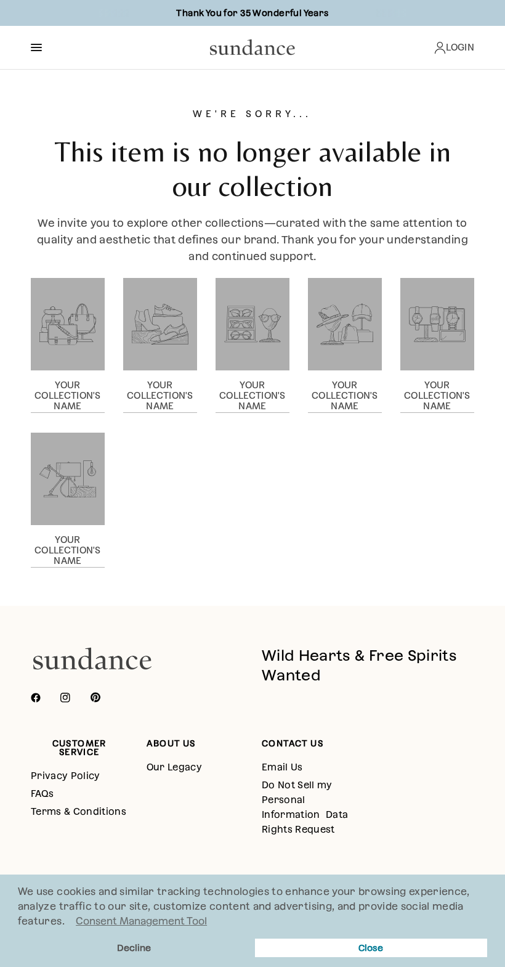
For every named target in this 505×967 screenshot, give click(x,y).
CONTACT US (292, 743)
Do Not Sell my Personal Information (297, 800)
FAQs (42, 793)
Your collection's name (67, 395)
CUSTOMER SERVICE (79, 747)
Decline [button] (134, 948)
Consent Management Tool (141, 921)
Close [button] (370, 948)
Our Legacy (174, 767)
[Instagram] (73, 697)
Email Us (282, 767)
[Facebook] (44, 697)
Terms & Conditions (78, 811)
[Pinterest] (104, 697)
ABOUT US (171, 743)
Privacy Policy (65, 775)
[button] (69, 922)
